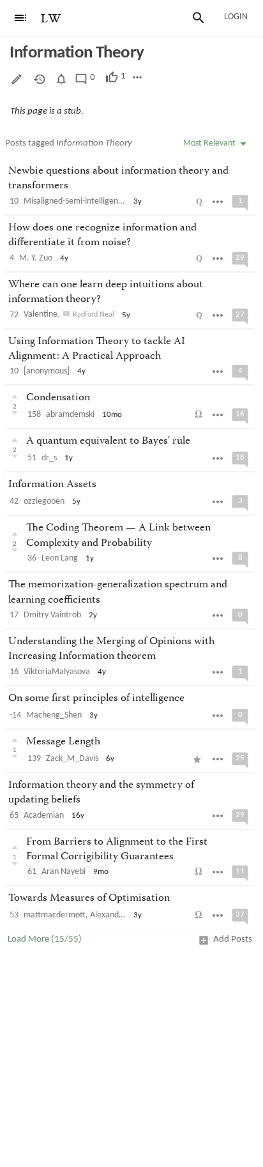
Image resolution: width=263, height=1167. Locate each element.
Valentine (40, 314)
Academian (44, 815)
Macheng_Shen (54, 715)
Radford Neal (93, 315)
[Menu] (20, 18)
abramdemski (70, 414)
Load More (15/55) (45, 939)
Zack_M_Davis (72, 759)
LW (51, 19)
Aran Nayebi (63, 872)
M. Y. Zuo (35, 258)
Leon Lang (59, 558)
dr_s (49, 458)
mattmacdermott (55, 915)
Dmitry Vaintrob (52, 615)
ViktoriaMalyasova (57, 672)
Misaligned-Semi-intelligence (75, 201)
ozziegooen (44, 501)
